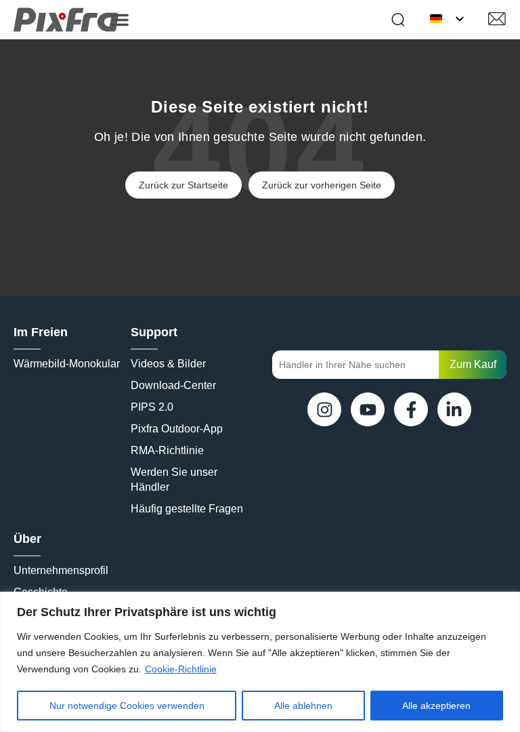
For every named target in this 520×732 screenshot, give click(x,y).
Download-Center (173, 385)
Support (154, 332)
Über (27, 539)
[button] (120, 19)
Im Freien (41, 332)
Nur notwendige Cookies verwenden (126, 705)
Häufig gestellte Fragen (187, 508)
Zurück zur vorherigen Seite (321, 185)
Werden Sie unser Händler (175, 479)
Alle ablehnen (303, 705)
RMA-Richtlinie (167, 450)
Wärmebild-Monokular (67, 363)
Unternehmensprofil (61, 570)
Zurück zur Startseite (183, 185)
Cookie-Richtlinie (181, 669)
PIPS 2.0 (152, 407)
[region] (260, 662)
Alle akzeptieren (436, 705)
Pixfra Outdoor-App (177, 428)
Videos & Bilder (168, 363)
